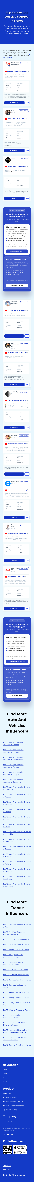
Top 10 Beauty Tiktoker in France (16, 992)
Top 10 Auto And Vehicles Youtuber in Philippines (13, 773)
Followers (8, 83)
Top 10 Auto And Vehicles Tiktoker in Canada (17, 810)
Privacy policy (7, 1169)
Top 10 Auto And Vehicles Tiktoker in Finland (17, 863)
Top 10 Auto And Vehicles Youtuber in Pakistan (13, 766)
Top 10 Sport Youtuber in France (16, 975)
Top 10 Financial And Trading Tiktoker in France (15, 1024)
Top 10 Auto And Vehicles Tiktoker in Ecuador (17, 848)
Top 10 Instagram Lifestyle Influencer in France (13, 1016)
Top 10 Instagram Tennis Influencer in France (13, 963)
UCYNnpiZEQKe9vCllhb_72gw (17, 118)
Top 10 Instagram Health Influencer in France (13, 956)
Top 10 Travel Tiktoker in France (16, 940)
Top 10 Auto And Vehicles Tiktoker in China (17, 825)
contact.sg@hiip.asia (9, 1125)
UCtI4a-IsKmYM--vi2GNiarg (16, 576)
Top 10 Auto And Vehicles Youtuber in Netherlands (13, 758)
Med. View (20, 83)
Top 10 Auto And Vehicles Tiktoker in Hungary (17, 878)
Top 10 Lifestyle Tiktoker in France (16, 1010)
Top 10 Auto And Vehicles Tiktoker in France (17, 926)
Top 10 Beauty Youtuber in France (16, 998)
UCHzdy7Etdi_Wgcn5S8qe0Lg (17, 443)
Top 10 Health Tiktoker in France (16, 950)
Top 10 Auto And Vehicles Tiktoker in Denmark (17, 840)
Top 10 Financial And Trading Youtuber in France (15, 1039)
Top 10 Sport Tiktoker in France (15, 970)
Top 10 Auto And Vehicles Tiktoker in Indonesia (17, 885)
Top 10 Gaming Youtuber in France (17, 1045)
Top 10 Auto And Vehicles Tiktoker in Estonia (17, 855)
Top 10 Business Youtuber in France (14, 986)
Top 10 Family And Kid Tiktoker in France (16, 1004)
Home (5, 1070)
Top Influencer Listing (10, 1110)
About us (6, 1082)
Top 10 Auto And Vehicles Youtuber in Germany (13, 751)
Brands (5, 1074)
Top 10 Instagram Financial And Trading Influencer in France (16, 1031)
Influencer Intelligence (10, 1097)
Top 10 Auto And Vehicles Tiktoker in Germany (17, 870)
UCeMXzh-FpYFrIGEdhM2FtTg (17, 352)
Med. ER (19, 87)
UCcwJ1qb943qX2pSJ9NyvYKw (17, 533)
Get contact (24, 63)
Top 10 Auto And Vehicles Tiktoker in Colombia (17, 833)
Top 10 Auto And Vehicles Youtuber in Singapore (13, 781)
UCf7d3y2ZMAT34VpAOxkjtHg (17, 310)
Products (6, 1078)
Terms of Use (7, 1165)
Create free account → (17, 251)
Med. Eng (8, 87)
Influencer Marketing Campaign (13, 1101)
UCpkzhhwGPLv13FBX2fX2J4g (17, 166)
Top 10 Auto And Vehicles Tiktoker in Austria (17, 796)
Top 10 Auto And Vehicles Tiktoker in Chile (17, 818)
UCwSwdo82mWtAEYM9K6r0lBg (17, 490)
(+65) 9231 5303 (7, 1121)
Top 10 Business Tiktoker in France (17, 980)
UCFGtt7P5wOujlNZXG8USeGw (17, 400)
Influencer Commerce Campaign (13, 1105)
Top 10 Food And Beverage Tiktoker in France (14, 933)
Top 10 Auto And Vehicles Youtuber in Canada (13, 743)
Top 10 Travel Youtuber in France (16, 945)
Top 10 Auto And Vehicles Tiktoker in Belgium (17, 803)
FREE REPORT (14, 102)
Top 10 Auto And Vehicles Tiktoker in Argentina (17, 788)
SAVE (27, 102)
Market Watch (7, 1093)
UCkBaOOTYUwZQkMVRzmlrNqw (17, 71)
